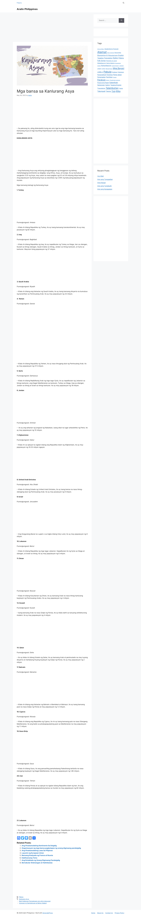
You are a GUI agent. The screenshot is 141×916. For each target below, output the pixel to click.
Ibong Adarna (110, 63)
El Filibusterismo (112, 55)
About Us (100, 913)
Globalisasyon (101, 63)
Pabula (107, 71)
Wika (118, 91)
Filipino (19, 3)
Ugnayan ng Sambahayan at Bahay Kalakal (33, 903)
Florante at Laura (111, 60)
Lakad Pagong (115, 65)
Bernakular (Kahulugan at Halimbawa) (37, 863)
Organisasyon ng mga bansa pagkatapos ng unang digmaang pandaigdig (51, 848)
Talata (121, 88)
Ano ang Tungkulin (104, 186)
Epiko (115, 58)
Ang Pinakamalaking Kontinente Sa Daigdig (39, 846)
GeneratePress (47, 913)
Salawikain (113, 82)
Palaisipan (121, 72)
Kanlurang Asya (24, 899)
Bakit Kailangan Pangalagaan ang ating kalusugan (35, 901)
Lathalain (121, 65)
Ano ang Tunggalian (105, 179)
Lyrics (103, 68)
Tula (113, 91)
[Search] (121, 20)
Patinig (107, 80)
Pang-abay (117, 75)
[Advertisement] (52, 27)
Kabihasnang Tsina (29, 858)
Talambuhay (112, 88)
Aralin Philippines (27, 9)
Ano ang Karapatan (104, 189)
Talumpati (101, 91)
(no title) (100, 176)
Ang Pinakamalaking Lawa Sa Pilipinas (37, 850)
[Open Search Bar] (123, 3)
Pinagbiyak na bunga (115, 80)
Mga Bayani (118, 68)
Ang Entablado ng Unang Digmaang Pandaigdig (41, 860)
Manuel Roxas (109, 68)
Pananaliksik (101, 75)
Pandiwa (110, 75)
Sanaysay (101, 85)
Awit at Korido (110, 52)
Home (93, 913)
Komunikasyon (106, 65)
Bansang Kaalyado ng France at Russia (37, 855)
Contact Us (109, 913)
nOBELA (100, 72)
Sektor (107, 85)
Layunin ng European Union (33, 853)
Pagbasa (114, 72)
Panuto (114, 77)
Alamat (102, 52)
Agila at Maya (100, 49)
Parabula (101, 80)
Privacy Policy (119, 913)
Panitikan (109, 77)
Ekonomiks (118, 52)
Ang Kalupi (101, 183)
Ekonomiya (101, 55)
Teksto (108, 91)
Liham (99, 68)
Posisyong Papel (103, 83)
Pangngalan (101, 77)
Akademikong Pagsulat (111, 49)
